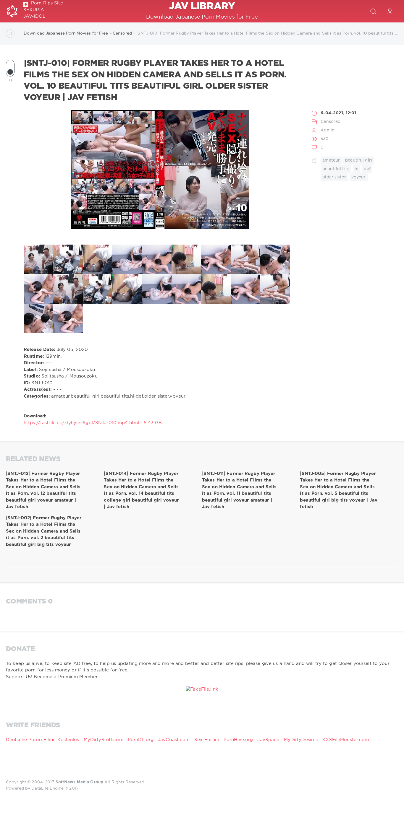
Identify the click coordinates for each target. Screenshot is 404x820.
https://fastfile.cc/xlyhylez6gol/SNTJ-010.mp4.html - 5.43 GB (93, 423)
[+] (10, 64)
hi (356, 169)
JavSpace (268, 740)
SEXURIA (33, 10)
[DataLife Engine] (12, 11)
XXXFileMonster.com (345, 740)
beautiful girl (358, 160)
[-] (10, 72)
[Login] (390, 11)
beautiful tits (335, 169)
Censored (330, 121)
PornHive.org (238, 740)
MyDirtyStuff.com (104, 740)
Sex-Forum (206, 740)
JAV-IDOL (34, 16)
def (367, 169)
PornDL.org (140, 740)
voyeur (358, 177)
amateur (331, 160)
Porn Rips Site (47, 3)
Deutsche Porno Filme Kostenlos (42, 740)
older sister (334, 177)
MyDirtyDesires (301, 740)
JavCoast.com (174, 740)
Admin (327, 130)
